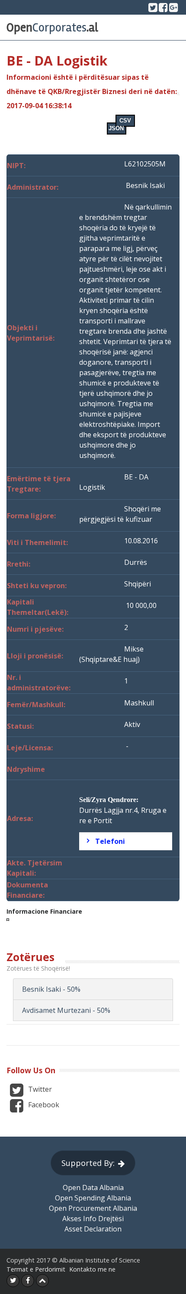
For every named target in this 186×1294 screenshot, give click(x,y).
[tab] (125, 841)
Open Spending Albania (93, 1198)
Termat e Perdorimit (35, 1269)
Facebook (42, 1104)
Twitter (39, 1089)
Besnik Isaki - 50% (51, 989)
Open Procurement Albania (93, 1208)
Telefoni (110, 841)
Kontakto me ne (92, 1269)
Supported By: (88, 1163)
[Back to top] (42, 1280)
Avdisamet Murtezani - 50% (66, 1010)
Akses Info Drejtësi (93, 1218)
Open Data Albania (93, 1187)
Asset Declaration (93, 1229)
